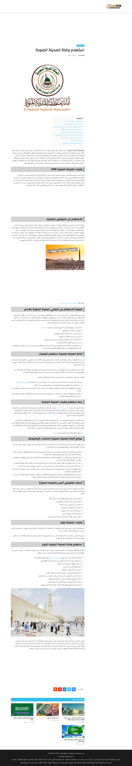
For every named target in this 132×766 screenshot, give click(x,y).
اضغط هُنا (55, 433)
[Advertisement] (66, 28)
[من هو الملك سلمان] (47, 709)
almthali (80, 55)
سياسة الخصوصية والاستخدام (66, 756)
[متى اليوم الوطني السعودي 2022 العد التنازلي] (73, 731)
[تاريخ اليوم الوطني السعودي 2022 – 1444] (22, 709)
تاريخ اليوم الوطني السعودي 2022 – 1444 (22, 719)
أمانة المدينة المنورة (23, 382)
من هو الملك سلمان (53, 718)
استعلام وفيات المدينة (63, 408)
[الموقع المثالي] (113, 6)
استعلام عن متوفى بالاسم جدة (68, 303)
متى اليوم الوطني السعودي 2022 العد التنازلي (74, 740)
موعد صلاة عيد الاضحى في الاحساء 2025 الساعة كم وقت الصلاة (74, 719)
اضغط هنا (45, 327)
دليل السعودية (80, 45)
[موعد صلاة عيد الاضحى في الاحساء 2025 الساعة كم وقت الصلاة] (73, 709)
